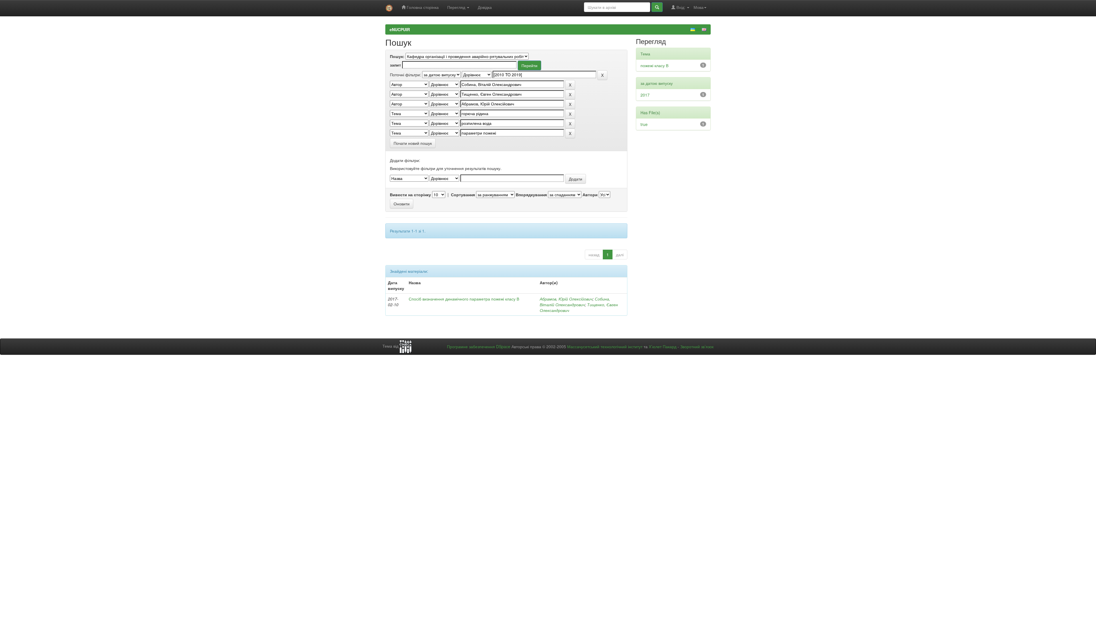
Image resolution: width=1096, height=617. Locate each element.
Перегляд (456, 7)
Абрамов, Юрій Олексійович (566, 299)
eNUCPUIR (400, 29)
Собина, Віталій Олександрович (575, 301)
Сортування (463, 194)
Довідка (485, 7)
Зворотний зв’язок (697, 346)
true (644, 124)
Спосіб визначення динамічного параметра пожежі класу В (464, 299)
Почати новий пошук (413, 143)
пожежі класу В (654, 65)
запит (395, 65)
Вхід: (680, 7)
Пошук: (397, 56)
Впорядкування (531, 194)
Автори (590, 194)
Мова (699, 7)
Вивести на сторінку (410, 194)
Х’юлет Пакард (662, 346)
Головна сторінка (422, 7)
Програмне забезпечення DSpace (478, 346)
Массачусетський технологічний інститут (604, 346)
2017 (645, 95)
